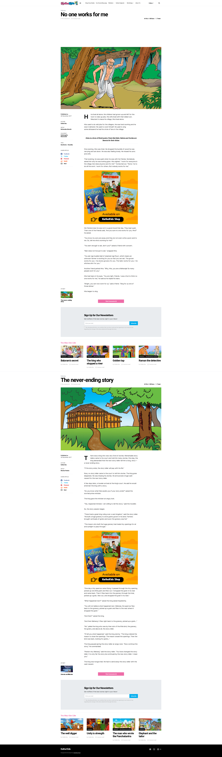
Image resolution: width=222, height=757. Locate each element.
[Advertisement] (111, 33)
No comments (66, 18)
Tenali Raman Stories (151, 356)
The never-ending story (66, 300)
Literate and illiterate (67, 674)
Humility (70, 145)
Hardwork (64, 145)
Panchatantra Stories (125, 729)
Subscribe (133, 323)
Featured (63, 356)
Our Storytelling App (101, 3)
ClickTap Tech (77, 752)
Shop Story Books (90, 3)
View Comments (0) (111, 301)
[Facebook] (150, 749)
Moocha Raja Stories (99, 356)
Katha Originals (120, 3)
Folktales (110, 3)
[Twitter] (154, 749)
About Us (137, 3)
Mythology (130, 3)
